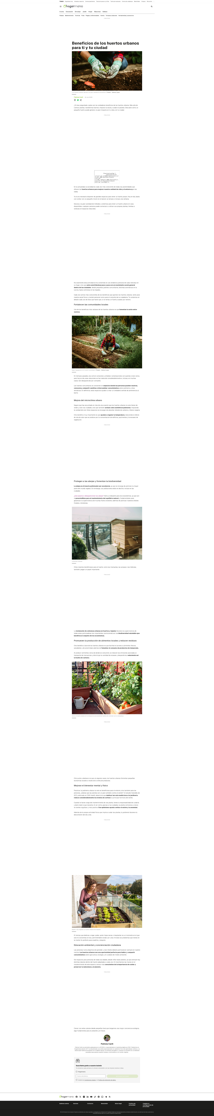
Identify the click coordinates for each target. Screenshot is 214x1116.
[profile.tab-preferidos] (75, 100)
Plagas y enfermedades (92, 15)
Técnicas (77, 15)
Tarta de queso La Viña (102, 1)
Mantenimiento (69, 15)
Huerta (102, 15)
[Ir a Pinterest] (99, 1097)
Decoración (69, 12)
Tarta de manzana (115, 1)
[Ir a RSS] (110, 1097)
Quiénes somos (64, 1103)
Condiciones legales (90, 1080)
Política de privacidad (132, 1104)
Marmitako (137, 1)
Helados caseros (79, 1)
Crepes (143, 1)
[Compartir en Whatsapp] (78, 100)
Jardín (84, 12)
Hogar (90, 12)
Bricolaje (78, 12)
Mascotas (97, 12)
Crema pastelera (90, 1)
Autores (75, 1103)
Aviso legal (118, 1103)
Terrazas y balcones (111, 15)
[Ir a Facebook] (77, 1097)
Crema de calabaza (127, 1)
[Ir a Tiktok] (95, 1097)
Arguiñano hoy (69, 1)
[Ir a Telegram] (106, 1097)
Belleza (105, 12)
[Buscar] (152, 6)
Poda (82, 15)
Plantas (62, 15)
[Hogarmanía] (75, 6)
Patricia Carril (78, 97)
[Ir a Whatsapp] (102, 1097)
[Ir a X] (80, 1097)
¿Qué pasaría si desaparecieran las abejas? (89, 496)
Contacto (90, 1103)
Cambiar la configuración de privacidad (148, 1105)
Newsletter (104, 1103)
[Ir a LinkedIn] (88, 1097)
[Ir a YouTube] (91, 1097)
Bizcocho (149, 1)
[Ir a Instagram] (84, 1097)
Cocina (61, 12)
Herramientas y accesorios (126, 15)
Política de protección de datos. (107, 1080)
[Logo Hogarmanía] (66, 1097)
